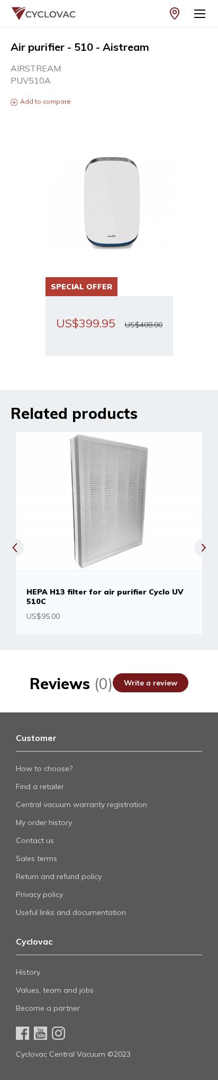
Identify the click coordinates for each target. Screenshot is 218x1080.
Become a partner (48, 1008)
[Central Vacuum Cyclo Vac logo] (39, 13)
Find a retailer (40, 786)
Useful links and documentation (71, 912)
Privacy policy (39, 894)
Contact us (35, 840)
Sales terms (36, 858)
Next (203, 547)
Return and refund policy (59, 876)
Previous (14, 547)
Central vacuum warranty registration (81, 804)
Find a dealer (174, 13)
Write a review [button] (150, 683)
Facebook (22, 1033)
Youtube (40, 1033)
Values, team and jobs (55, 990)
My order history (44, 822)
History (28, 972)
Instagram (58, 1033)
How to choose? (44, 768)
